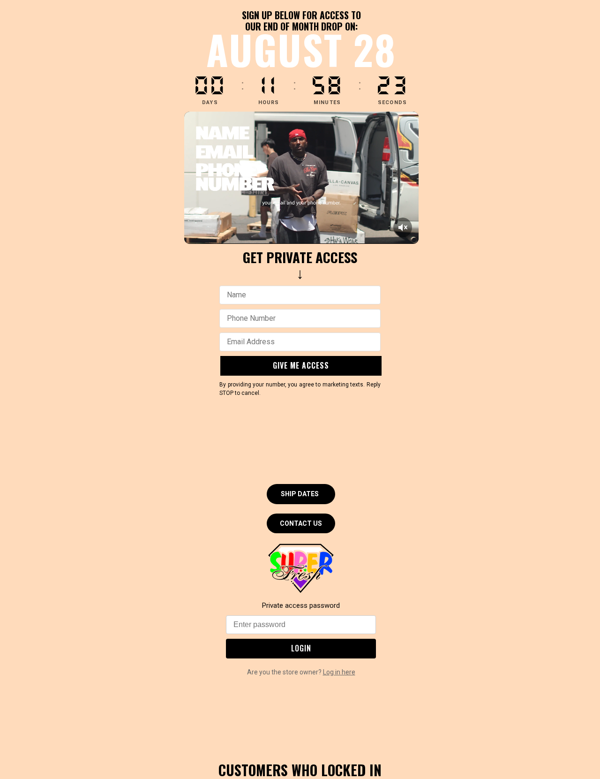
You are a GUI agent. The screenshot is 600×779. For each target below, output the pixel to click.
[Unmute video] (402, 227)
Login (301, 648)
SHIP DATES (300, 494)
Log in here (339, 672)
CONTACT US (301, 523)
